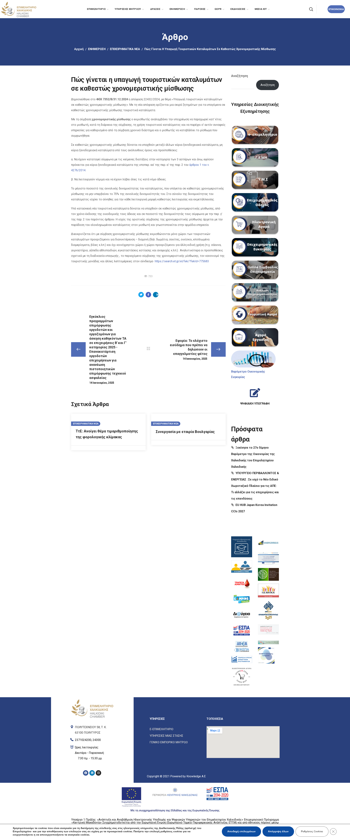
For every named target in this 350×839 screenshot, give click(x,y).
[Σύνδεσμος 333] (241, 646)
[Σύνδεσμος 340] (268, 610)
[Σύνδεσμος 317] (255, 270)
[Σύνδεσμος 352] (175, 735)
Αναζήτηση (239, 76)
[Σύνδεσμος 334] (241, 659)
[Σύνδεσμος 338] (268, 574)
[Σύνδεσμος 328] (241, 567)
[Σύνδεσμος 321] (253, 359)
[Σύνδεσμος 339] (268, 590)
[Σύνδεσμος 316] (255, 248)
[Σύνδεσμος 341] (268, 629)
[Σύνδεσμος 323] (255, 395)
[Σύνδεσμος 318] (255, 293)
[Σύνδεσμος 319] (255, 315)
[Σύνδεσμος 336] (268, 542)
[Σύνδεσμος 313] (255, 180)
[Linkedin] (92, 773)
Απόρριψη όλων (278, 831)
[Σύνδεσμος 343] (266, 655)
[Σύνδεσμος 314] (255, 203)
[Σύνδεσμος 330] (241, 599)
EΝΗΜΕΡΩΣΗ (97, 49)
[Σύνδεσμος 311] (255, 135)
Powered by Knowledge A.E (188, 776)
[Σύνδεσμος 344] (92, 708)
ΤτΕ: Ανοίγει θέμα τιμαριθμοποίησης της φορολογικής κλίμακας (107, 434)
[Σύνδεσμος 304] (148, 348)
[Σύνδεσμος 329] (241, 583)
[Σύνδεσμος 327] (241, 546)
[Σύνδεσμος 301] (155, 294)
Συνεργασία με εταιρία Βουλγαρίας (185, 432)
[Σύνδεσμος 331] (241, 614)
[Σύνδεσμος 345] (92, 729)
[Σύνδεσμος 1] (18, 9)
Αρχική (79, 49)
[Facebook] (85, 773)
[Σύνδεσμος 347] (92, 753)
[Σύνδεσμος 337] (268, 558)
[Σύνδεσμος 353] (175, 742)
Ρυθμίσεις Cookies (312, 831)
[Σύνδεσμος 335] (241, 676)
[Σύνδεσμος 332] (241, 630)
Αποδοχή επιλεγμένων (241, 831)
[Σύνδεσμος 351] (175, 729)
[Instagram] (98, 773)
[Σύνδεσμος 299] (141, 294)
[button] (311, 9)
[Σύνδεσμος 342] (268, 641)
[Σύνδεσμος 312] (255, 158)
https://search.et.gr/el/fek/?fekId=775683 (182, 261)
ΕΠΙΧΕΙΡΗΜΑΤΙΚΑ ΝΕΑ (125, 49)
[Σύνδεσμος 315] (255, 225)
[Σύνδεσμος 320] (255, 338)
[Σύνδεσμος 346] (92, 739)
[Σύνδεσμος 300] (148, 294)
